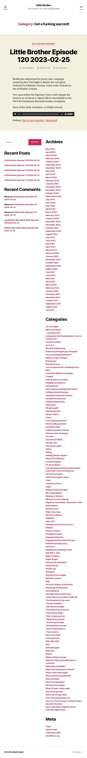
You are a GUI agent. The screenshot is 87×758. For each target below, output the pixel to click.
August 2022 (51, 269)
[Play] (15, 114)
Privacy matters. (53, 531)
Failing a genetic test (55, 402)
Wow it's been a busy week (58, 688)
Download (51, 120)
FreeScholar (9, 220)
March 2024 (51, 212)
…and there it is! (53, 333)
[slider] (70, 114)
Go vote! (49, 436)
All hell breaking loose (56, 348)
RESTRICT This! (53, 553)
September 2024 (53, 196)
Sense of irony (52, 565)
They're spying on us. (55, 616)
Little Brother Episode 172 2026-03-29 (22, 180)
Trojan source (52, 632)
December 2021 (53, 294)
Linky (48, 480)
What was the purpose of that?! (60, 669)
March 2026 (51, 155)
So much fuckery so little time (59, 584)
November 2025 (53, 168)
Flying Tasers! (52, 414)
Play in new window (33, 120)
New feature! (52, 505)
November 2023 (53, 225)
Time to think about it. (55, 629)
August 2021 (51, 307)
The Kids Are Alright (55, 606)
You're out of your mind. (56, 695)
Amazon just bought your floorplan (61, 351)
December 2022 (53, 259)
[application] (43, 114)
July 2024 (50, 199)
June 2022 (50, 275)
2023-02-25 (45, 68)
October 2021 (52, 300)
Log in (48, 726)
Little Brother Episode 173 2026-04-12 (21, 175)
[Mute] (66, 114)
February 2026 (52, 158)
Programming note (54, 537)
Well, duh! (50, 651)
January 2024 (52, 218)
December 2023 (53, 221)
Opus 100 (50, 521)
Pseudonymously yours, (57, 543)
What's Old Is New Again (57, 672)
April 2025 (50, 174)
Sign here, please (53, 578)
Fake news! (51, 405)
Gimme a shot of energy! (57, 433)
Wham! (49, 654)
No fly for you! (52, 509)
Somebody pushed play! (57, 588)
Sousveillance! (52, 591)
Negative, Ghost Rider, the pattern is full (64, 502)
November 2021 (53, 297)
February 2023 (52, 253)
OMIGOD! (50, 518)
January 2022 (52, 291)
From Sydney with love (56, 421)
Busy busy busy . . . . (54, 364)
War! (48, 644)
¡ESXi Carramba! (53, 330)
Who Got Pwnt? (53, 679)
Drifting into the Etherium (57, 392)
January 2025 (52, 184)
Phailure (49, 528)
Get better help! (53, 427)
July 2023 (50, 237)
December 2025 (53, 165)
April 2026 (50, 152)
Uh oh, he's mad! (53, 635)
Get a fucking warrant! (43, 44)
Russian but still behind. (56, 562)
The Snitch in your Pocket (57, 610)
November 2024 (53, 190)
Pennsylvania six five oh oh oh (59, 524)
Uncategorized (52, 638)
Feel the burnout (53, 411)
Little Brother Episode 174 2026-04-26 (22, 170)
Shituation (50, 572)
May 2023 (50, 244)
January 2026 (52, 162)
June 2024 (50, 203)
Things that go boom (55, 619)
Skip (48, 581)
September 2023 (53, 231)
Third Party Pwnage (55, 622)
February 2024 (52, 215)
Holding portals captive (56, 455)
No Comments (61, 68)
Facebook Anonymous (56, 398)
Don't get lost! (52, 386)
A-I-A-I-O (50, 345)
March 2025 (51, 177)
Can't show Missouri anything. (59, 373)
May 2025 (50, 171)
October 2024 (52, 193)
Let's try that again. (54, 474)
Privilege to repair (54, 534)
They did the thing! (54, 613)
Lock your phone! (53, 483)
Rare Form (50, 547)
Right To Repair (53, 556)
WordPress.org (53, 736)
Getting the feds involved (57, 430)
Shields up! (51, 569)
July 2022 (50, 272)
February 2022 (52, 288)
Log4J (48, 487)
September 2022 (53, 266)
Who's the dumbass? (55, 682)
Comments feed (53, 733)
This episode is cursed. (56, 625)
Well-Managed (52, 648)
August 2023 (52, 234)
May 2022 (50, 278)
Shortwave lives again (56, 575)
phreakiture (29, 68)
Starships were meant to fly (58, 594)
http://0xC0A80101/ (55, 458)
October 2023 (52, 228)
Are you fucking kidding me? (59, 355)
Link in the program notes (57, 477)
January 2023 (52, 256)
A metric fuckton (53, 342)
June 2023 (50, 240)
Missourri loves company (57, 499)
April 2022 (50, 281)
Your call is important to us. (58, 698)
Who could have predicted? (58, 676)
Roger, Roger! (52, 559)
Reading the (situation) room (59, 550)
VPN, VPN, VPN (52, 641)
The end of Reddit (54, 603)
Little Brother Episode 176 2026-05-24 (22, 160)
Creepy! (49, 376)
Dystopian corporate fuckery (59, 395)
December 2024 (53, 187)
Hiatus (48, 449)
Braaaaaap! (51, 361)
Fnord (48, 417)
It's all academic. (53, 465)
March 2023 (51, 250)
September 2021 (53, 304)
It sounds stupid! (53, 462)
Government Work (54, 439)
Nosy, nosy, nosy (53, 512)
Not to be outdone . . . (55, 515)
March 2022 (51, 285)
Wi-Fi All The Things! (55, 685)
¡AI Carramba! (52, 326)
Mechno (8, 228)
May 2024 (50, 206)
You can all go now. (54, 691)
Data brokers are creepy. (57, 379)
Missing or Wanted (54, 496)
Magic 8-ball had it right (56, 490)
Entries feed (51, 729)
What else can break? (55, 666)
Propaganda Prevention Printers (60, 540)
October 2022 (52, 263)
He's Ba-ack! (51, 443)
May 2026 (50, 149)
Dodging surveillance (55, 383)
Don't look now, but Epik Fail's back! (61, 389)
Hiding (49, 452)
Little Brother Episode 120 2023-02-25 (43, 56)
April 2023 (50, 247)
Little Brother (43, 5)
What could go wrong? (56, 657)
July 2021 (50, 310)
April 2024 (50, 209)
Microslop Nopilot (54, 493)
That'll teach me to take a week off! (61, 597)
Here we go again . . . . (55, 446)
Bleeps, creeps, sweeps (56, 358)
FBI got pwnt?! (52, 408)
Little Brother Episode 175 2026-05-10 (22, 165)
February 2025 (52, 180)
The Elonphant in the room (58, 600)
